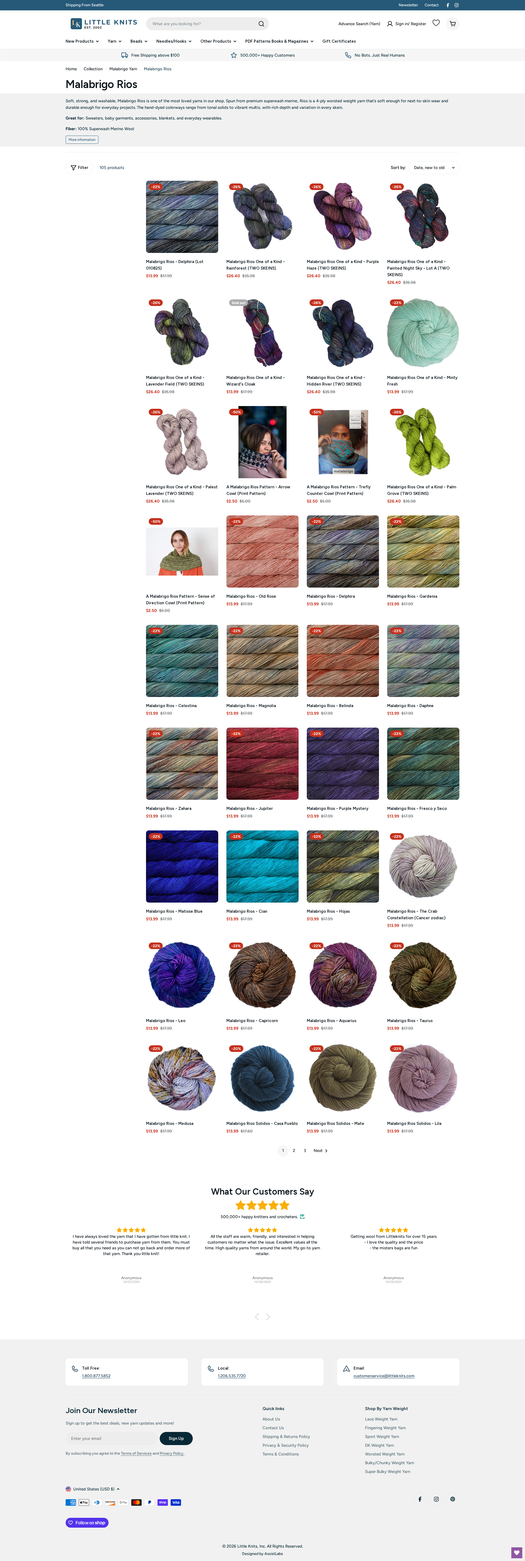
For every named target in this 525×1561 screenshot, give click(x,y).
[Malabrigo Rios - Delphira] (343, 551)
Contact (432, 5)
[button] (258, 1316)
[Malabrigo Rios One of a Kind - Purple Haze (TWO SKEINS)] (343, 217)
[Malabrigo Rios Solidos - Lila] (423, 1079)
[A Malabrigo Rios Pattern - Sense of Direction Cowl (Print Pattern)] (182, 551)
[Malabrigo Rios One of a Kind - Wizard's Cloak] (262, 333)
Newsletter (408, 5)
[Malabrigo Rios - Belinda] (343, 661)
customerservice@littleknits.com (384, 1375)
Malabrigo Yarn (123, 68)
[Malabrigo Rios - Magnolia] (262, 661)
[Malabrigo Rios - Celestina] (182, 661)
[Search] (261, 24)
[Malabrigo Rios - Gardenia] (423, 551)
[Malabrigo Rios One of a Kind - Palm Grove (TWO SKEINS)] (423, 442)
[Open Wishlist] (516, 1552)
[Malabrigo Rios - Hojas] (343, 866)
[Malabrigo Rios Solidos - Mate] (343, 1079)
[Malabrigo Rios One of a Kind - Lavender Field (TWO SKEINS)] (182, 333)
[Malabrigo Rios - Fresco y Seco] (423, 764)
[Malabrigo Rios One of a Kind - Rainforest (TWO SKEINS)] (262, 217)
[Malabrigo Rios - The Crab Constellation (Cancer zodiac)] (423, 866)
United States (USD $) (93, 1489)
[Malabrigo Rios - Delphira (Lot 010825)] (182, 217)
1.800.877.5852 (96, 1375)
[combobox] (207, 23)
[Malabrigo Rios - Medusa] (182, 1079)
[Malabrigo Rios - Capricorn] (262, 976)
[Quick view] (210, 192)
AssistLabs (273, 1553)
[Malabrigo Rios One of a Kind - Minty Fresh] (423, 333)
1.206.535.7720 (232, 1375)
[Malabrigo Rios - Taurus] (423, 976)
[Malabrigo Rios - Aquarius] (343, 976)
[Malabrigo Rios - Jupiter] (262, 764)
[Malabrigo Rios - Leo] (182, 976)
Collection (93, 68)
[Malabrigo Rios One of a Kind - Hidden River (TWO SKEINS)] (343, 333)
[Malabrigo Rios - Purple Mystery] (343, 764)
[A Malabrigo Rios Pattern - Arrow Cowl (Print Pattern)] (262, 442)
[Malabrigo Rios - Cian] (262, 866)
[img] (262, 1205)
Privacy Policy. (172, 1453)
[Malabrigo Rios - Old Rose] (262, 551)
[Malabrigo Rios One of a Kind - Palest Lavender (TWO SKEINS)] (182, 442)
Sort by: (398, 167)
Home (71, 68)
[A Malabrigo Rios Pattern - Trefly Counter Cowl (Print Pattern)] (343, 442)
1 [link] (283, 1150)
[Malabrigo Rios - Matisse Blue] (182, 866)
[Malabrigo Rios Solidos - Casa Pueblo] (262, 1079)
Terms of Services (136, 1453)
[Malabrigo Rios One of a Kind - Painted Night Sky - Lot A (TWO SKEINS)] (423, 217)
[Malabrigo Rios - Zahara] (182, 764)
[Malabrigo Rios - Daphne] (423, 661)
